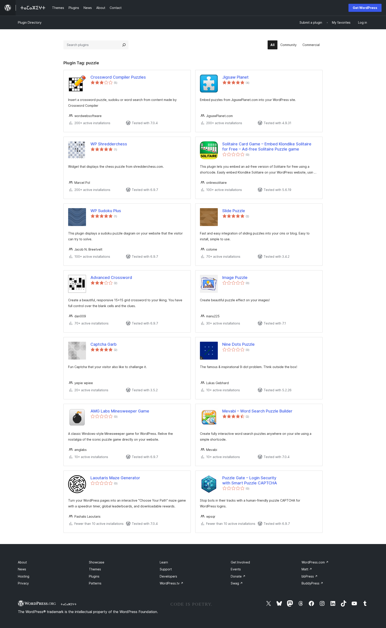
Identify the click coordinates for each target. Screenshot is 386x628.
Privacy (23, 583)
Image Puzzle (235, 277)
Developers (168, 576)
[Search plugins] (124, 44)
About (22, 562)
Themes (95, 569)
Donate (238, 576)
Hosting (23, 576)
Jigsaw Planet (235, 77)
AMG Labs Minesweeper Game (119, 411)
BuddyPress (312, 583)
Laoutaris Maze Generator (115, 477)
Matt (307, 569)
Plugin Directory (30, 22)
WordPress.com (315, 562)
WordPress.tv (171, 583)
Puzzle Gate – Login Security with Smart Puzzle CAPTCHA (249, 480)
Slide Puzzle (233, 210)
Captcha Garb (103, 344)
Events (236, 569)
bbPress (310, 576)
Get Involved (240, 562)
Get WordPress (365, 8)
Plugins (94, 576)
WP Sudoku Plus (105, 210)
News (22, 569)
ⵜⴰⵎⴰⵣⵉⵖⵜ (69, 604)
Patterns (95, 583)
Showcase (96, 562)
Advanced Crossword (111, 277)
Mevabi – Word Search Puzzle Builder (257, 411)
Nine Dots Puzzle (238, 344)
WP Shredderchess (108, 144)
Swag (237, 583)
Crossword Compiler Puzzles (118, 77)
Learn (164, 562)
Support (166, 569)
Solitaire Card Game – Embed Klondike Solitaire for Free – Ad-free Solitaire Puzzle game (266, 146)
